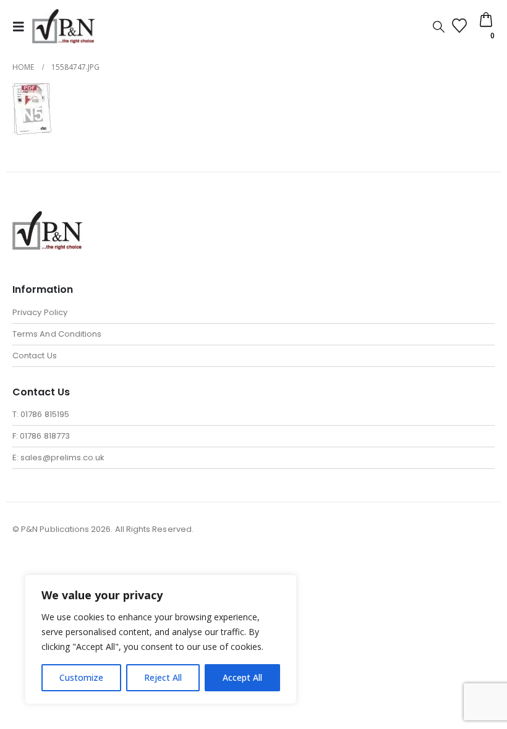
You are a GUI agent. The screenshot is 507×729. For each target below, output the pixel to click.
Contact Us (34, 355)
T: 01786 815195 (40, 414)
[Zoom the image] (47, 218)
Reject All (163, 677)
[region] (161, 639)
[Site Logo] (63, 26)
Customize (81, 677)
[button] (22, 26)
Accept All (242, 677)
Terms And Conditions (56, 334)
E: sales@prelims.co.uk (58, 457)
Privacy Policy (39, 312)
